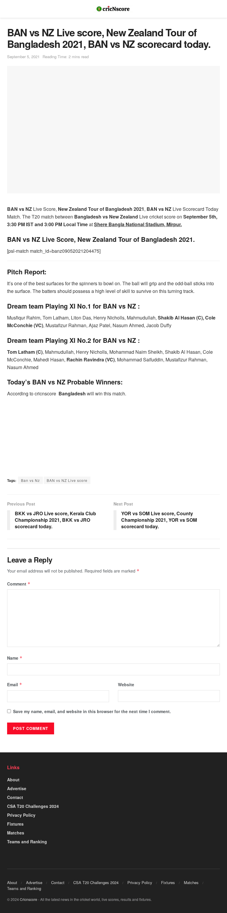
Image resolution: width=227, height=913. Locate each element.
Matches (15, 833)
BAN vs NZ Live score (67, 480)
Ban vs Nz (30, 480)
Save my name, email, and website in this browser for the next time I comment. (92, 711)
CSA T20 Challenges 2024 (33, 806)
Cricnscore (28, 899)
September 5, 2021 (23, 56)
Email (14, 684)
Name (14, 658)
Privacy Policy (21, 815)
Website (126, 684)
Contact (15, 797)
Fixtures (15, 824)
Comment (18, 584)
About (13, 779)
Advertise (16, 788)
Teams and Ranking (27, 841)
